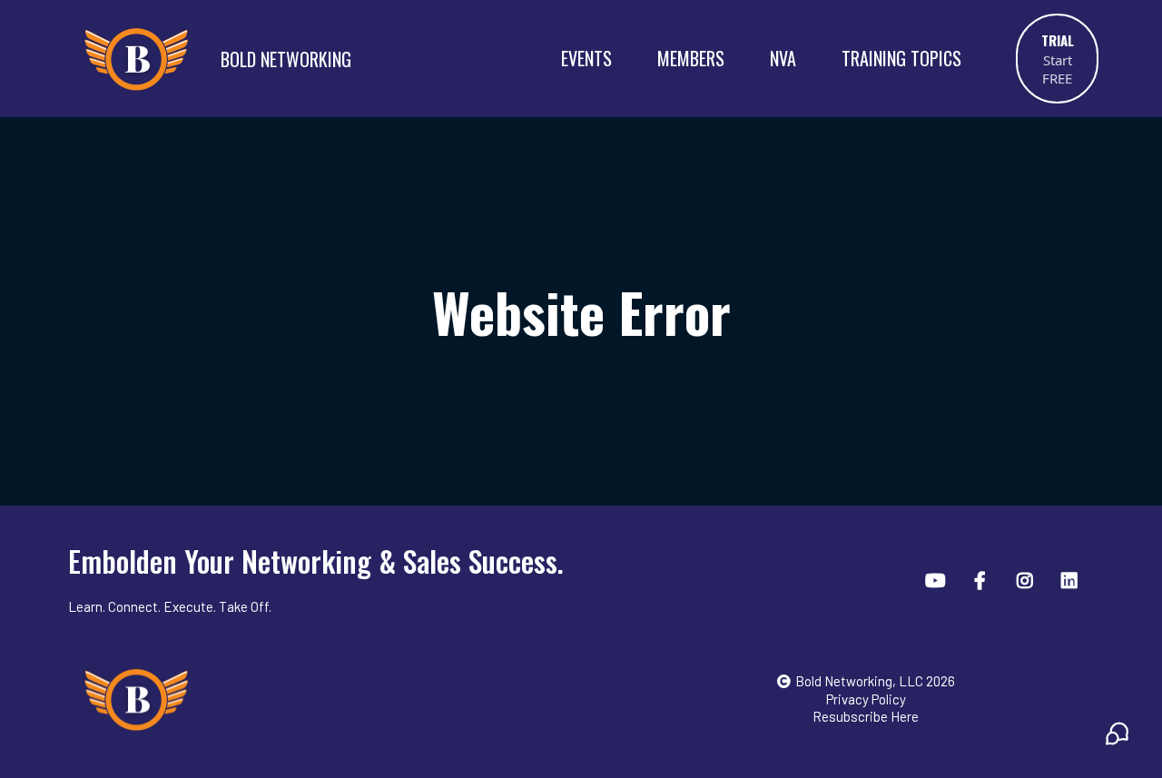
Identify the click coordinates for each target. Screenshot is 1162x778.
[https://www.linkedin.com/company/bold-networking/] (1072, 579)
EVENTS (586, 58)
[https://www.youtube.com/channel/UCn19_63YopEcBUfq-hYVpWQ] (938, 579)
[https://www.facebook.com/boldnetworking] (982, 579)
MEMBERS (690, 58)
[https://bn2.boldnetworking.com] (136, 58)
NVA (783, 58)
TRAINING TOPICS (901, 58)
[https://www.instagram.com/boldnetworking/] (1027, 579)
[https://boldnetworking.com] (335, 699)
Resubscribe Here (865, 716)
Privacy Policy (866, 699)
